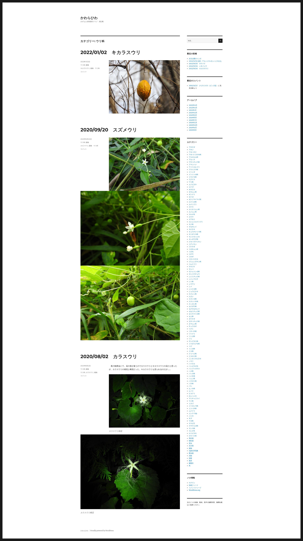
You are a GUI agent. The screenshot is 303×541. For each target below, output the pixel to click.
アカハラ (192, 160)
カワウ (191, 217)
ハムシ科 (192, 379)
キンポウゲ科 (193, 239)
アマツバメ (193, 165)
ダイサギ (192, 319)
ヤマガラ (192, 423)
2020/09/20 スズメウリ (108, 130)
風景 (190, 461)
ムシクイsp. (193, 413)
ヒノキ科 (192, 389)
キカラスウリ (85, 68)
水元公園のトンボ (195, 59)
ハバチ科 (192, 376)
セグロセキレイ (194, 309)
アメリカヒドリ (194, 167)
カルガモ (192, 214)
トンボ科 (192, 349)
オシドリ (192, 194)
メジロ (191, 416)
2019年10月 (193, 125)
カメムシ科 (193, 212)
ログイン (192, 483)
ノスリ (191, 361)
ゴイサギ (192, 247)
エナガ (191, 187)
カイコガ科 (193, 202)
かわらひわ (89, 18)
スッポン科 (193, 304)
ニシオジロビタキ (195, 359)
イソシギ (192, 172)
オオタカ (192, 189)
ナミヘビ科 (193, 354)
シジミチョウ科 (194, 277)
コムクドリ (193, 264)
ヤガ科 (191, 421)
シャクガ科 (193, 289)
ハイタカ (192, 364)
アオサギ (192, 147)
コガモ (191, 252)
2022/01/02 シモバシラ (198, 66)
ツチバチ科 (193, 331)
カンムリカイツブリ (196, 222)
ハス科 (191, 371)
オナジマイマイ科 (195, 199)
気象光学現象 (193, 451)
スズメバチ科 (193, 301)
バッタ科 (192, 374)
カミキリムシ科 (194, 209)
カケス (191, 207)
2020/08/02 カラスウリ (108, 356)
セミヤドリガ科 (194, 314)
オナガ (191, 197)
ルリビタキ (193, 433)
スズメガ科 (193, 299)
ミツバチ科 (193, 408)
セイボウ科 (193, 306)
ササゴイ (192, 267)
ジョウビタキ (193, 291)
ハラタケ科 (193, 381)
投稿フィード (193, 485)
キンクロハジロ (194, 237)
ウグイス (192, 179)
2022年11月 (193, 108)
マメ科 (191, 401)
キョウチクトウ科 (195, 232)
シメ (190, 286)
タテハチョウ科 (194, 321)
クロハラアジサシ (195, 242)
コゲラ (191, 254)
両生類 (191, 438)
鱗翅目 (191, 463)
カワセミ (192, 219)
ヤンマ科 (192, 428)
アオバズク (193, 152)
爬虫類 (191, 453)
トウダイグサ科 (194, 344)
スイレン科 (193, 294)
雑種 (190, 458)
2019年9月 (193, 128)
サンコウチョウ (194, 274)
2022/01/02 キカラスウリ (110, 52)
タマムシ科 (193, 324)
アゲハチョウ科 (194, 162)
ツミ (190, 339)
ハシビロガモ (193, 366)
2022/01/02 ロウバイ (197, 64)
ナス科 (191, 351)
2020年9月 (193, 115)
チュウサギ (193, 326)
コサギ (191, 257)
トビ (190, 346)
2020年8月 (193, 118)
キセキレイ (193, 227)
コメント (83, 72)
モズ (190, 418)
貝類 (190, 456)
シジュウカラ (193, 279)
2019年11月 (193, 123)
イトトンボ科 (193, 174)
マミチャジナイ (194, 398)
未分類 (191, 446)
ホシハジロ (193, 396)
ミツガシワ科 (193, 406)
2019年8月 (193, 130)
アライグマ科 (193, 170)
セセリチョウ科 (194, 311)
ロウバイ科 (193, 436)
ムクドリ (192, 411)
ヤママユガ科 (193, 426)
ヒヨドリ (192, 394)
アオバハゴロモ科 (195, 155)
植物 (87, 65)
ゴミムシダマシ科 (195, 262)
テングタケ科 (193, 341)
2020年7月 (193, 120)
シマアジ (192, 284)
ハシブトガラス (194, 369)
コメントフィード (195, 488)
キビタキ (192, 229)
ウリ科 (82, 65)
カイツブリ (193, 204)
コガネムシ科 (193, 249)
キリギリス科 (193, 234)
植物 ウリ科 (95, 68)
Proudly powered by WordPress (102, 531)
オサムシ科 (193, 192)
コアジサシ (193, 244)
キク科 (191, 224)
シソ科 (191, 282)
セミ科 (191, 316)
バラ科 (191, 384)
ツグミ (191, 329)
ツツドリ (192, 334)
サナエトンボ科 (194, 272)
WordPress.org (194, 490)
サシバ (191, 269)
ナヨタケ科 (193, 356)
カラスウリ (90, 372)
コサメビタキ (193, 259)
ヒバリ (191, 391)
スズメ (191, 296)
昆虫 (190, 443)
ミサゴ (191, 403)
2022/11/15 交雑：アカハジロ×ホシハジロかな (205, 61)
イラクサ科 (193, 177)
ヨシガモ (192, 431)
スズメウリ (84, 146)
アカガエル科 (193, 157)
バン (190, 386)
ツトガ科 (192, 336)
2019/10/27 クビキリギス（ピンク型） (203, 86)
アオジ (191, 150)
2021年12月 (193, 113)
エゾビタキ (193, 184)
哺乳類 (191, 441)
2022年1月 (192, 110)
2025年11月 (193, 105)
